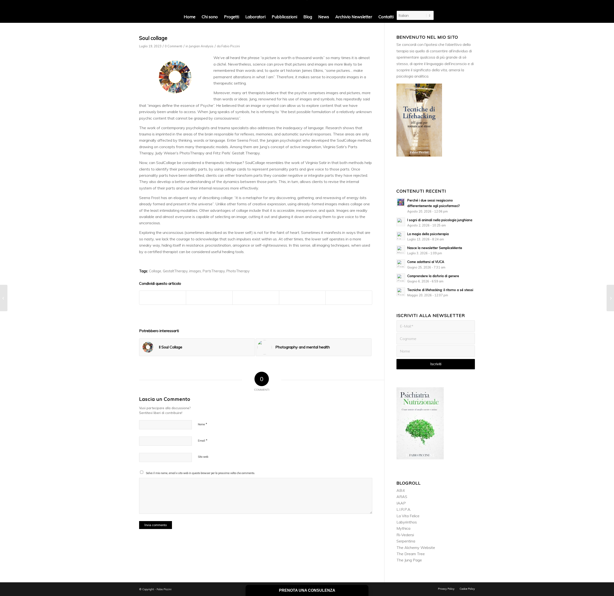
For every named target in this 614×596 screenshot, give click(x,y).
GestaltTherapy (175, 271)
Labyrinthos (406, 522)
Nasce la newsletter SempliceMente (434, 248)
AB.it (400, 490)
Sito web (203, 456)
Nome (202, 424)
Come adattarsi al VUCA (425, 262)
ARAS (401, 496)
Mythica (403, 528)
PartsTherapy (214, 271)
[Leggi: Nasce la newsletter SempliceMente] (400, 249)
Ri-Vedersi (405, 534)
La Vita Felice (407, 515)
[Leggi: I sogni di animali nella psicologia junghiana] (400, 222)
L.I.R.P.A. (403, 509)
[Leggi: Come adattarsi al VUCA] (400, 263)
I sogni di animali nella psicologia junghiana (439, 220)
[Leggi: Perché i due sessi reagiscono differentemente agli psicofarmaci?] (400, 202)
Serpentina (405, 541)
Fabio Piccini (230, 46)
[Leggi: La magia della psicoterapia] (400, 235)
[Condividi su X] (209, 297)
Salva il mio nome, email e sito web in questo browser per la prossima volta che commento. (200, 473)
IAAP (401, 503)
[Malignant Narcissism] (3, 298)
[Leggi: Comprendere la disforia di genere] (400, 278)
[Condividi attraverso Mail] (349, 297)
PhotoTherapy (238, 271)
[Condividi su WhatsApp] (256, 297)
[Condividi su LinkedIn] (302, 297)
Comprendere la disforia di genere (433, 276)
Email (202, 440)
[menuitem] (190, 17)
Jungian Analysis (201, 46)
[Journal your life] (610, 298)
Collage (155, 271)
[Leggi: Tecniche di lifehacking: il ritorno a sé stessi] (400, 291)
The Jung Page (409, 560)
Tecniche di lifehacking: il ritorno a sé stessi (440, 290)
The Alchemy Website (415, 547)
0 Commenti (173, 46)
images (195, 271)
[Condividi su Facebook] (162, 297)
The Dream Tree (410, 553)
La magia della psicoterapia (428, 234)
